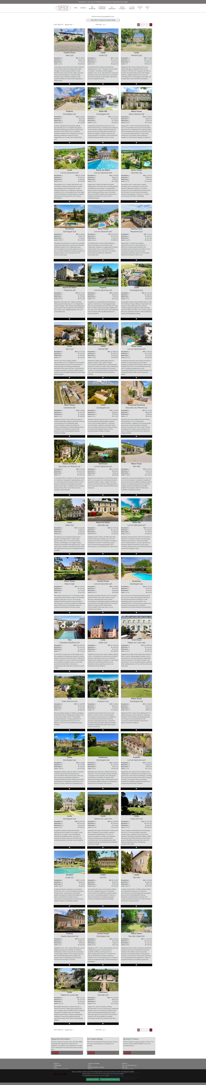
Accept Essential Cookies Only (110, 1079)
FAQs (89, 1065)
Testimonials (57, 1065)
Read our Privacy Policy (117, 1075)
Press (55, 1067)
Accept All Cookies (92, 1079)
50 (104, 24)
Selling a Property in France (96, 1067)
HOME (75, 8)
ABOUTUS (147, 7)
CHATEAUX (83, 8)
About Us (56, 1063)
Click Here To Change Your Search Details (103, 20)
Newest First (69, 24)
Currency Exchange (93, 1063)
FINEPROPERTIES (92, 7)
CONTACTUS (140, 7)
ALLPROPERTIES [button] (112, 7)
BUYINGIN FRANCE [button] (122, 7)
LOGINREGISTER (131, 7)
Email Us (124, 1063)
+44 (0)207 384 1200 (130, 1065)
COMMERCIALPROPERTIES (102, 7)
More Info (55, 1052)
